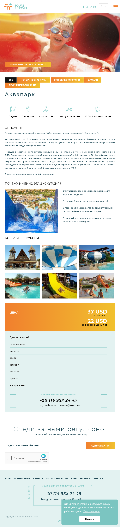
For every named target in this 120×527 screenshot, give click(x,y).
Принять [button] (89, 519)
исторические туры (33, 80)
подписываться (100, 445)
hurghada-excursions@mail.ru (58, 405)
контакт (99, 478)
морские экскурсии (67, 80)
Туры (8, 478)
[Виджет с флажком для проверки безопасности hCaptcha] (27, 457)
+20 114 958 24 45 (58, 400)
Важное (38, 478)
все (10, 80)
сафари (93, 80)
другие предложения (22, 85)
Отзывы (85, 478)
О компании (22, 478)
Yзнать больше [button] (91, 511)
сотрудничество (57, 478)
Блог (74, 478)
